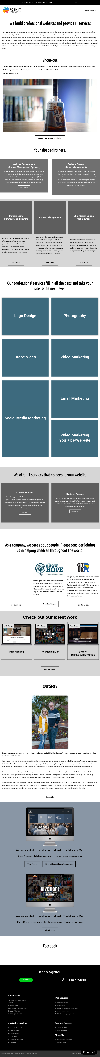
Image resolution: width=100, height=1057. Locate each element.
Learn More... (24, 187)
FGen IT (35, 1053)
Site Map (74, 1053)
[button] (76, 2)
